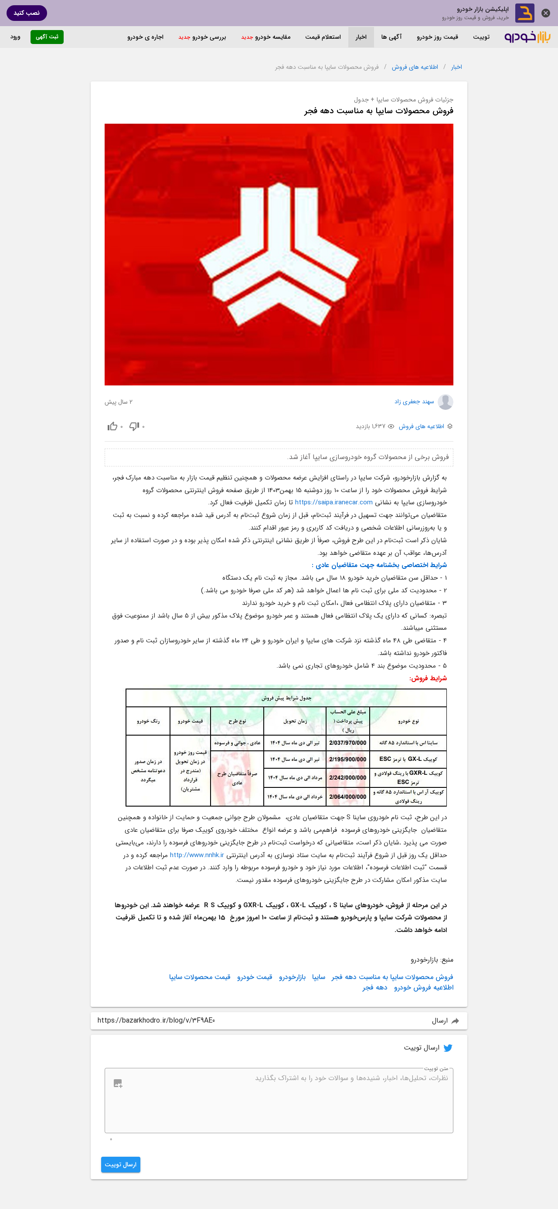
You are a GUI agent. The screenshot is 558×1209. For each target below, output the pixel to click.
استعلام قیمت (323, 37)
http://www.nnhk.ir (198, 855)
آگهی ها (391, 37)
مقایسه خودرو (272, 37)
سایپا (318, 977)
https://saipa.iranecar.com (334, 502)
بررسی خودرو (209, 37)
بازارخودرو (292, 977)
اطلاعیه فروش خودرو (423, 988)
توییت (481, 37)
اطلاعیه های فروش (415, 67)
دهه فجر (375, 988)
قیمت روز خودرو (437, 37)
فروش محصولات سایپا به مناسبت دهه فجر (392, 977)
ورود (15, 36)
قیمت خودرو (254, 977)
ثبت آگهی (47, 37)
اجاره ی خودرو (145, 37)
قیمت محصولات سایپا (200, 977)
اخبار (361, 37)
